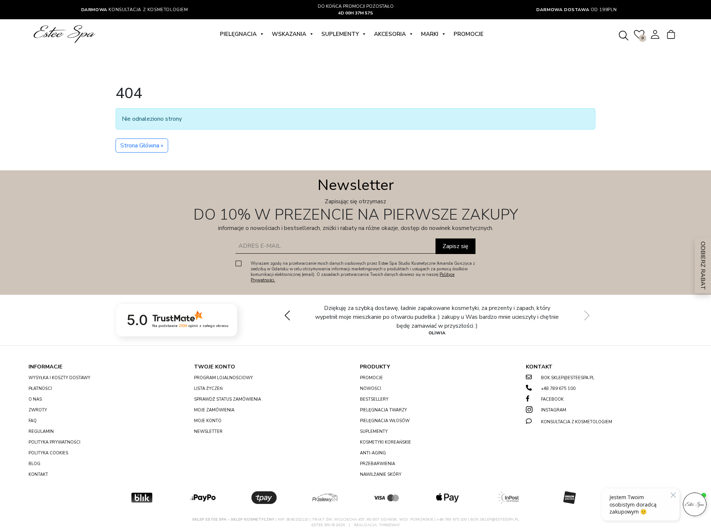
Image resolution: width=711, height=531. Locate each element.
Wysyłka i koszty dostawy (59, 378)
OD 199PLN (576, 10)
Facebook (552, 399)
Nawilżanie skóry (380, 474)
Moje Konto (207, 421)
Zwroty (38, 410)
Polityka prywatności (54, 442)
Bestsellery (374, 399)
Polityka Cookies (48, 453)
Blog (34, 464)
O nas (35, 399)
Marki (429, 34)
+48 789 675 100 (558, 388)
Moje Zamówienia (214, 410)
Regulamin (41, 431)
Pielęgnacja (238, 34)
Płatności (40, 388)
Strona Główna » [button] (141, 145)
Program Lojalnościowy (223, 378)
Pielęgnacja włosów (385, 421)
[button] (587, 315)
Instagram (553, 410)
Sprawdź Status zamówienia (227, 399)
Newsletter (208, 431)
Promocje (469, 34)
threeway (389, 525)
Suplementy (340, 34)
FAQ (33, 421)
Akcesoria (390, 34)
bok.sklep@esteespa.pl (567, 378)
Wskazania (289, 34)
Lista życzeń (208, 388)
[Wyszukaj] (623, 34)
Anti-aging (373, 453)
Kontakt (38, 474)
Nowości (370, 388)
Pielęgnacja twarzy (383, 410)
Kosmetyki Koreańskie (385, 442)
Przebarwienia (377, 464)
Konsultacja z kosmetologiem (134, 10)
